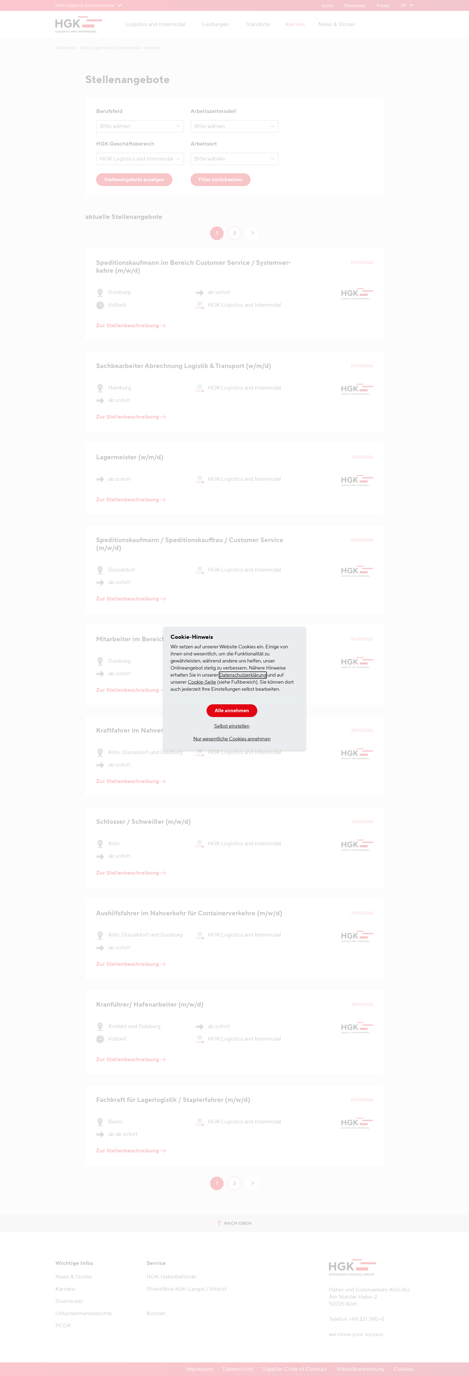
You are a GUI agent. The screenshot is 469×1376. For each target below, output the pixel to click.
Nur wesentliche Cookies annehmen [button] (232, 739)
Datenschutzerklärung (242, 675)
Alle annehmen (232, 711)
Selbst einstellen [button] (231, 726)
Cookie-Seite (202, 682)
